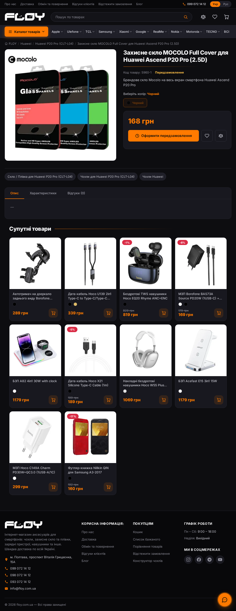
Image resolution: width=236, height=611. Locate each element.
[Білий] (180, 304)
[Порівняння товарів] (203, 17)
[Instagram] (188, 559)
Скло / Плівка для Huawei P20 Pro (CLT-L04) (40, 176)
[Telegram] (209, 559)
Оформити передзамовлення (166, 135)
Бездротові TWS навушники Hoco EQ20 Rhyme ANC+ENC (145, 296)
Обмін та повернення (53, 4)
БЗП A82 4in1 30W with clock (35, 381)
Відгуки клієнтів (83, 4)
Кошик (138, 532)
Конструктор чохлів (148, 561)
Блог (139, 4)
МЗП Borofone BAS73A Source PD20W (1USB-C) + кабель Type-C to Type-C (198, 296)
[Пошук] (186, 16)
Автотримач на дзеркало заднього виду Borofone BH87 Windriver (32, 296)
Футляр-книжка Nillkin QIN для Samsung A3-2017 (88, 470)
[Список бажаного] (215, 17)
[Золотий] (75, 304)
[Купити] (53, 313)
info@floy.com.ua (23, 588)
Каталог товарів (27, 32)
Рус (225, 4)
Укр (215, 4)
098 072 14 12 (20, 575)
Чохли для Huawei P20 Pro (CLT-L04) (107, 176)
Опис (14, 193)
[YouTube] (220, 559)
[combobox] (115, 16)
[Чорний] (14, 304)
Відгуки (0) (76, 193)
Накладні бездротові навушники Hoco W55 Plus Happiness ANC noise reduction (143, 383)
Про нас (10, 4)
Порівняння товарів (147, 546)
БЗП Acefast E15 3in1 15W (197, 381)
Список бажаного (146, 539)
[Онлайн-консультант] (224, 599)
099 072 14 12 (196, 4)
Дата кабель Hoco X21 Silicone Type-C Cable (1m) (88, 383)
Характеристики (43, 193)
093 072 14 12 (20, 582)
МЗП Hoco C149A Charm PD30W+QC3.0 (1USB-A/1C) (34, 470)
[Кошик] (226, 17)
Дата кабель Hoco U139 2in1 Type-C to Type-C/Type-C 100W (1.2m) (89, 296)
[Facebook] (199, 559)
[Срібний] (125, 391)
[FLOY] (25, 17)
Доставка (27, 4)
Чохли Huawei (152, 176)
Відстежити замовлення (115, 4)
